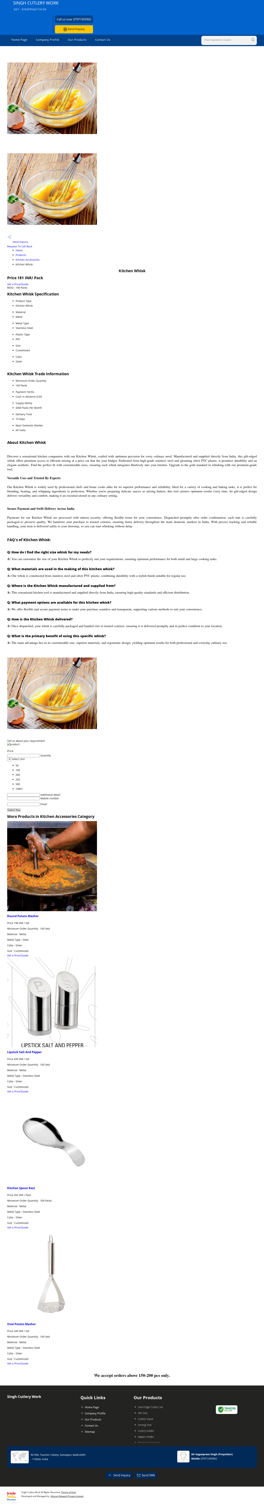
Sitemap (90, 1431)
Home (19, 250)
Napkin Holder (146, 1436)
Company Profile (47, 39)
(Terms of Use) (68, 1492)
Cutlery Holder (146, 1431)
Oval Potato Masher (21, 1324)
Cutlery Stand (145, 1419)
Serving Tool (144, 1425)
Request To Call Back (19, 246)
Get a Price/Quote (17, 284)
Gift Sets (143, 1413)
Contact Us (102, 39)
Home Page (19, 39)
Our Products (77, 39)
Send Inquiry (76, 29)
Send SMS (148, 1475)
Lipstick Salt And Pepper (24, 1052)
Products (21, 255)
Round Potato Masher (23, 916)
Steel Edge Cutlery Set (150, 1407)
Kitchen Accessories (28, 259)
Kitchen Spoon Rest (21, 1188)
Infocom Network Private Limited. (67, 1496)
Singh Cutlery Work (36, 5)
